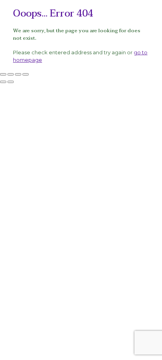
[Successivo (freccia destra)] (10, 82)
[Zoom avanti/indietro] (3, 74)
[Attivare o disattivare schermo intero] (10, 74)
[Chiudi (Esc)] (25, 74)
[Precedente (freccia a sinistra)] (3, 82)
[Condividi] (18, 74)
